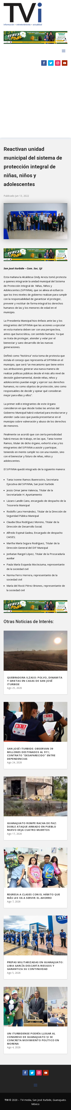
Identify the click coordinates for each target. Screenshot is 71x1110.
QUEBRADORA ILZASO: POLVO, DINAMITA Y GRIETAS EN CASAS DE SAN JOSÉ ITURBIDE (34, 681)
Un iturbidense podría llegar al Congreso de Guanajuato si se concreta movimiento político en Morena (33, 1038)
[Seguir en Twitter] (51, 63)
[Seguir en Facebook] (44, 63)
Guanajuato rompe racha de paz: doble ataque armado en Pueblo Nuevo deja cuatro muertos (32, 826)
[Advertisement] (35, 103)
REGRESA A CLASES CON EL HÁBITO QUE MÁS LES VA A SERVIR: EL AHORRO (33, 896)
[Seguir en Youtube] (64, 63)
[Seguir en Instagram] (57, 63)
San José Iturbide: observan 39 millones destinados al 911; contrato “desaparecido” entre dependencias (31, 753)
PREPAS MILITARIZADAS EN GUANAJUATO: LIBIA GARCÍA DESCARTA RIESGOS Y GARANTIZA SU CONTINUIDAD (35, 965)
